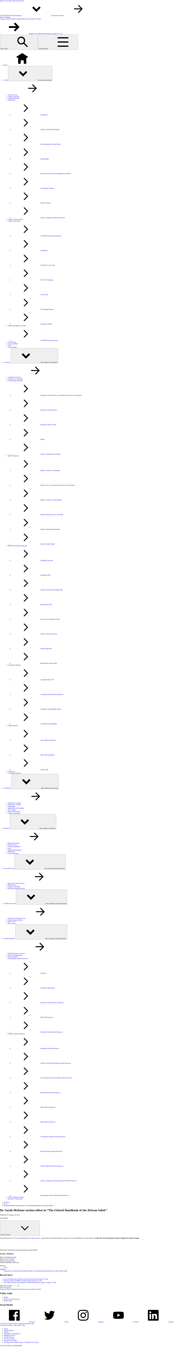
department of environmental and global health (18, 1271)
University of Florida (57, 15)
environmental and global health (42, 1271)
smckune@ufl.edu (9, 1261)
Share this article (5, 1234)
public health (63, 1271)
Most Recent (4, 1286)
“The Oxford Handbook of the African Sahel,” (26, 1238)
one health (56, 1271)
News (5, 1267)
